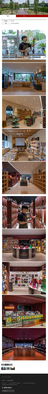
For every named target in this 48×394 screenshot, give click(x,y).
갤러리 (8, 16)
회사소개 (3, 380)
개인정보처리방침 (10, 380)
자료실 (24, 16)
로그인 (39, 2)
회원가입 (42, 2)
